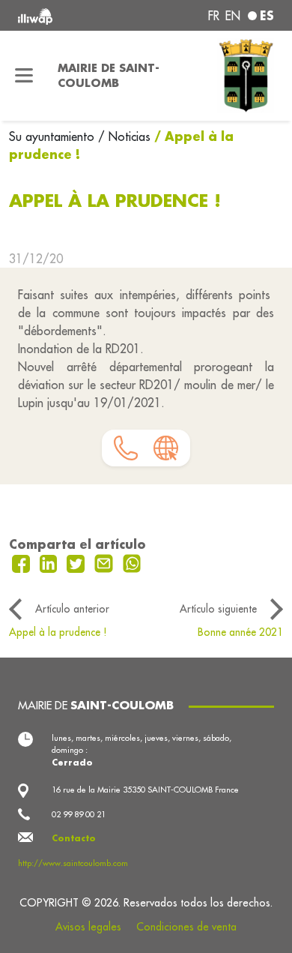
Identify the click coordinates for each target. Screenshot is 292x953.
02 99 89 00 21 (79, 814)
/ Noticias (124, 136)
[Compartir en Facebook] (23, 562)
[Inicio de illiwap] (66, 15)
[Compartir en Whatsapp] (132, 562)
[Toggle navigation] (24, 75)
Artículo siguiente (218, 609)
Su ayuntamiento (53, 136)
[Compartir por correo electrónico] (105, 562)
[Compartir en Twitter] (77, 562)
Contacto (74, 838)
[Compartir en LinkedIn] (50, 562)
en (232, 15)
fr (213, 15)
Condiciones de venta (186, 927)
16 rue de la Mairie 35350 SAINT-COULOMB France (145, 789)
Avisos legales (88, 927)
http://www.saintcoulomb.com (73, 863)
